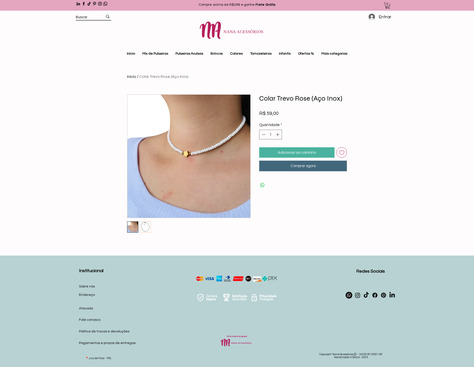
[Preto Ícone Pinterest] (94, 3)
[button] (387, 5)
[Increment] (278, 134)
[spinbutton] (271, 134)
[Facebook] (83, 3)
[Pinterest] (383, 295)
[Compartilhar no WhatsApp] (262, 185)
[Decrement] (263, 134)
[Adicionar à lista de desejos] (341, 152)
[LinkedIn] (78, 3)
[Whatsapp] (105, 3)
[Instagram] (100, 3)
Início (131, 77)
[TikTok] (89, 3)
